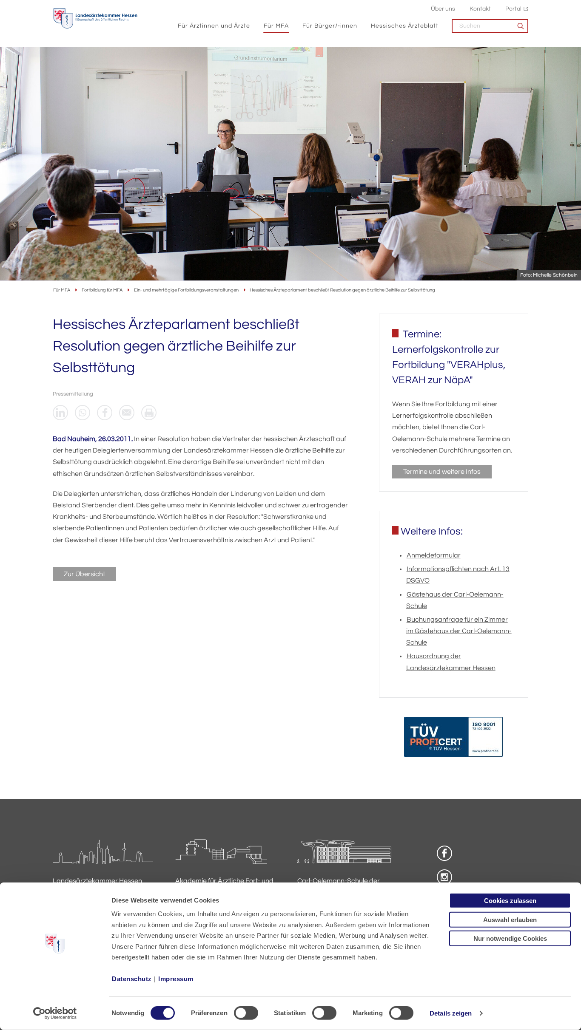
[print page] (149, 412)
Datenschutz (132, 978)
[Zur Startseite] (95, 18)
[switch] (246, 1013)
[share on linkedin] (60, 412)
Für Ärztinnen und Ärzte (214, 26)
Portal (513, 9)
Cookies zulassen (510, 900)
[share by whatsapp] (82, 412)
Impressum (176, 978)
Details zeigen (451, 1013)
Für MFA (276, 26)
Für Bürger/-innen (329, 26)
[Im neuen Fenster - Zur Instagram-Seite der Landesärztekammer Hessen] (444, 877)
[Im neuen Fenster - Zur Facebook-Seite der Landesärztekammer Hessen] (444, 853)
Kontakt (480, 9)
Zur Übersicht (84, 574)
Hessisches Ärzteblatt (405, 26)
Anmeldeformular (434, 555)
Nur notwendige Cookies (510, 938)
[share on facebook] (104, 412)
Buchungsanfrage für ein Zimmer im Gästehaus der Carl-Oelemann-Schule (459, 631)
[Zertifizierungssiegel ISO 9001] (453, 739)
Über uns (443, 9)
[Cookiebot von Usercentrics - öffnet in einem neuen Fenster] (55, 1013)
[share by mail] (127, 412)
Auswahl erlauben (510, 919)
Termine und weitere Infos (442, 471)
